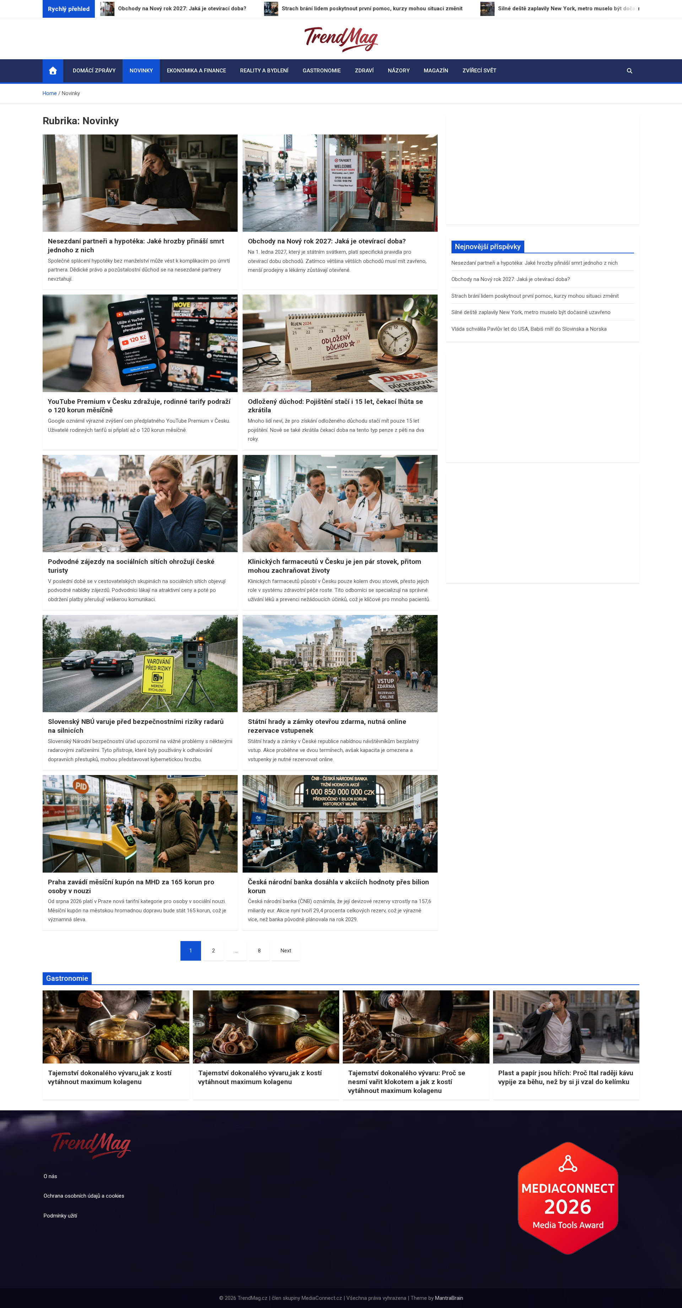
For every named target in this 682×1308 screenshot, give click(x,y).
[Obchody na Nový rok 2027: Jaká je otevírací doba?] (340, 183)
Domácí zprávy (94, 70)
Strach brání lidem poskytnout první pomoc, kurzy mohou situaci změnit (535, 296)
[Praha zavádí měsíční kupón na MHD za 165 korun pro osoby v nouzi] (140, 823)
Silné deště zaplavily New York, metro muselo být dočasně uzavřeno (531, 312)
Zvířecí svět (479, 70)
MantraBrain (449, 1298)
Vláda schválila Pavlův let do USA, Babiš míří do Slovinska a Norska (529, 329)
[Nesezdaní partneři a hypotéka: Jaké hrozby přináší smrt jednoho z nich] (140, 183)
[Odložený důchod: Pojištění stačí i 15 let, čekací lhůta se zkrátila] (340, 343)
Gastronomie (322, 70)
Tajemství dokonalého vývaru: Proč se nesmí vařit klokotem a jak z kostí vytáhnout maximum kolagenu (406, 1081)
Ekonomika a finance (196, 70)
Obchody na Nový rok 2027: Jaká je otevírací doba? (327, 241)
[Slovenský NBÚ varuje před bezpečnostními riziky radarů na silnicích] (140, 663)
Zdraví (364, 70)
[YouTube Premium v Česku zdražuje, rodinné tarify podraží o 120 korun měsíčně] (140, 343)
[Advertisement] (542, 169)
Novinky (141, 70)
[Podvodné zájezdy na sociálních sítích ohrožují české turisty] (140, 503)
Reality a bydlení (264, 70)
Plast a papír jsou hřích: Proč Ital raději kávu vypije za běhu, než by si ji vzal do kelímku (565, 1077)
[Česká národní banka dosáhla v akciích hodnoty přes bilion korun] (340, 823)
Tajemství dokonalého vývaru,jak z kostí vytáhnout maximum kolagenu (110, 1077)
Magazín (436, 70)
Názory (399, 70)
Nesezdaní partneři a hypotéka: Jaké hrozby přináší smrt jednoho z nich (534, 263)
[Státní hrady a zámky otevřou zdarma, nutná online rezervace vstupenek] (340, 663)
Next (286, 950)
